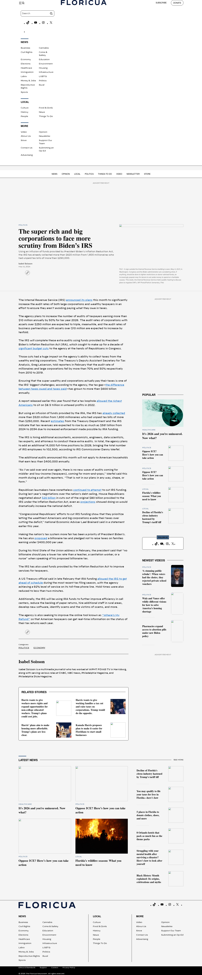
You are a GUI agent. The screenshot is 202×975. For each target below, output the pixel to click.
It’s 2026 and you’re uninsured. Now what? (162, 435)
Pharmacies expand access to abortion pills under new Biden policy (154, 631)
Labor (24, 76)
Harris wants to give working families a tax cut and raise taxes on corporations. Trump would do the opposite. (90, 706)
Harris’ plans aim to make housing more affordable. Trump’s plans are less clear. (35, 730)
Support (43, 967)
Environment (46, 64)
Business (25, 48)
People (24, 116)
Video (24, 132)
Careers (54, 967)
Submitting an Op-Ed (172, 935)
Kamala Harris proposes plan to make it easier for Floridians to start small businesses (89, 730)
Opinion (43, 132)
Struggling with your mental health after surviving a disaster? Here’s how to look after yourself (149, 857)
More (140, 916)
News (42, 112)
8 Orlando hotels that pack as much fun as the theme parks (149, 836)
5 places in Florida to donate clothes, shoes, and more (148, 815)
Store (24, 140)
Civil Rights (26, 52)
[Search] (51, 13)
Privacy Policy (69, 967)
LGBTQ (43, 76)
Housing (43, 68)
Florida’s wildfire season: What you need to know (151, 496)
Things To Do (46, 116)
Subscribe (161, 2)
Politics (42, 81)
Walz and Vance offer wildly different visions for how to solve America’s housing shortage (154, 605)
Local (77, 173)
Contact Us (26, 148)
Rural (41, 85)
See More (178, 760)
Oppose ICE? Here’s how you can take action (152, 454)
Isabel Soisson (25, 263)
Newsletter (44, 136)
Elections (25, 64)
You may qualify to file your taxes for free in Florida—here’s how (149, 794)
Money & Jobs (28, 81)
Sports (24, 92)
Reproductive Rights (29, 956)
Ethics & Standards (27, 967)
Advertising (27, 155)
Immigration (27, 72)
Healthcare (26, 68)
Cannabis (44, 48)
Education (44, 60)
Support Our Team (171, 931)
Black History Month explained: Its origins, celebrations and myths (149, 879)
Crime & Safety (50, 926)
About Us (26, 136)
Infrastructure (46, 72)
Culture (24, 108)
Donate (177, 2)
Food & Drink (46, 108)
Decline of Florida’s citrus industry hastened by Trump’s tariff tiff (152, 517)
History (24, 112)
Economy (26, 60)
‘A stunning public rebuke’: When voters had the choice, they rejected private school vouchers (154, 577)
